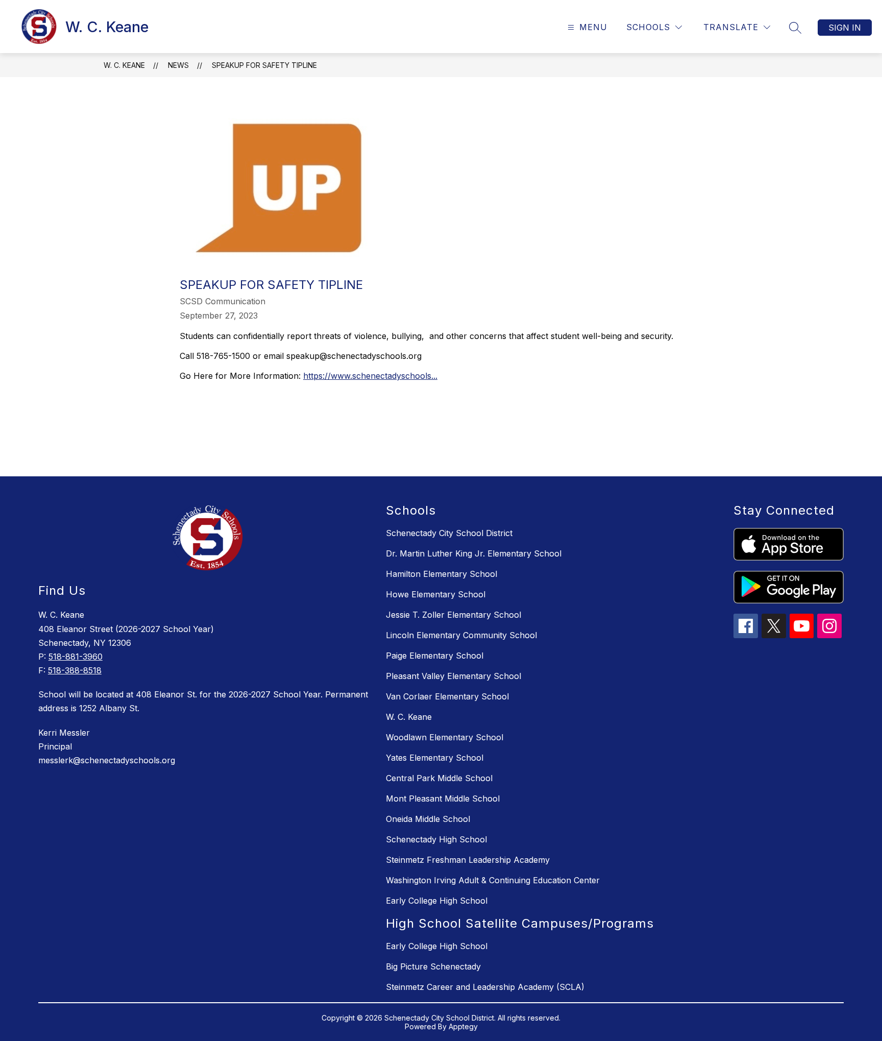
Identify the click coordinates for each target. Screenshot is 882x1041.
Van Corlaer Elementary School (447, 696)
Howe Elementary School (435, 594)
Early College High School (436, 900)
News (178, 65)
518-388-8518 (75, 670)
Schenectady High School (436, 839)
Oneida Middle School (428, 819)
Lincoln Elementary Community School (461, 635)
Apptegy (463, 1026)
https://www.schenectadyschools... (370, 376)
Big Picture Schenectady (433, 966)
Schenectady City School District (449, 533)
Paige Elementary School (434, 655)
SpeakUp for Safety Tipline (264, 65)
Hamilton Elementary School (441, 574)
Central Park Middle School (439, 778)
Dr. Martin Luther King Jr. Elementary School (473, 553)
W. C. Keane (124, 65)
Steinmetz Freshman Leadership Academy (468, 860)
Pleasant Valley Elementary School (453, 676)
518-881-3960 (75, 656)
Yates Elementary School (434, 758)
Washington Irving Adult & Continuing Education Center (493, 880)
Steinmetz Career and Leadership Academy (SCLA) (485, 987)
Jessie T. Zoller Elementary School (453, 615)
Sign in (844, 27)
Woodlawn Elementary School (444, 737)
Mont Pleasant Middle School (443, 798)
